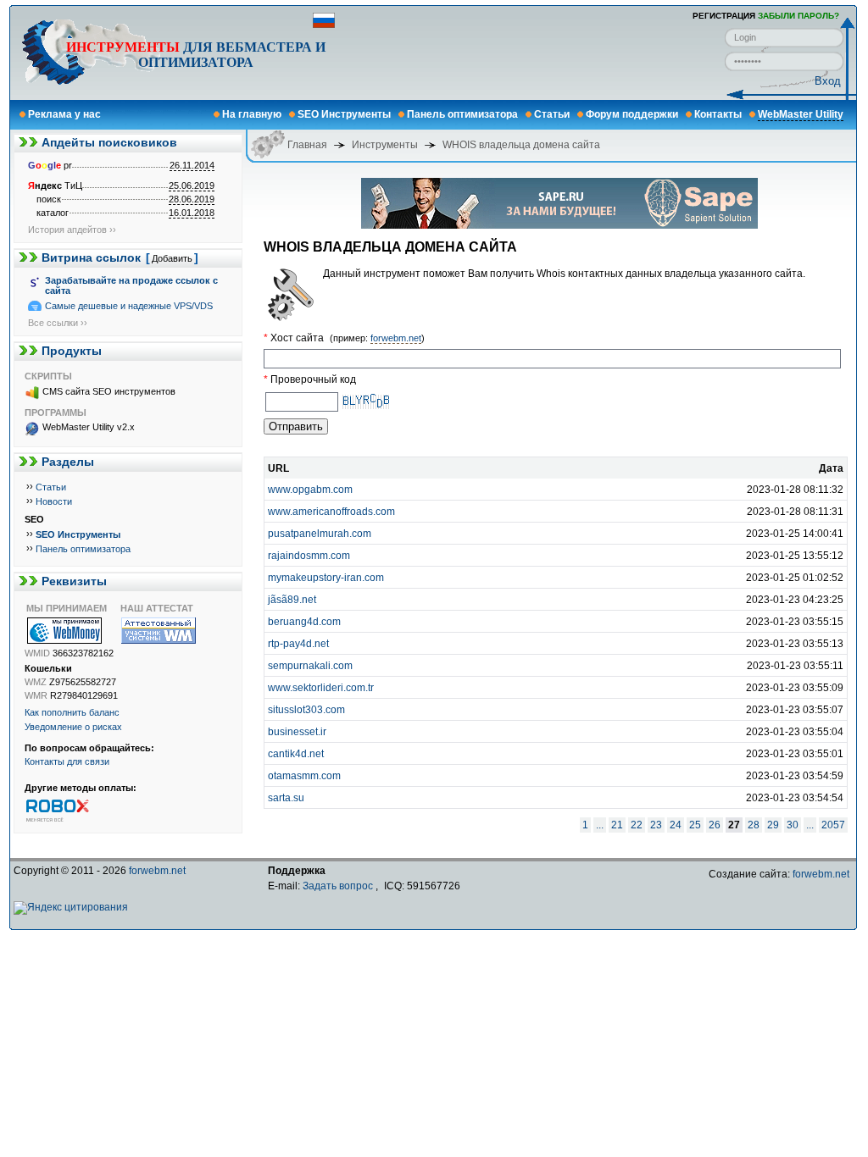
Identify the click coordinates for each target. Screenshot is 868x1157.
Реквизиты (74, 581)
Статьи (552, 114)
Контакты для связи (67, 761)
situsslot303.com (306, 710)
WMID (37, 653)
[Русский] (324, 24)
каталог (52, 213)
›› (29, 486)
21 (617, 825)
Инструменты (123, 47)
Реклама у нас (64, 114)
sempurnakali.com (310, 666)
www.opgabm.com (310, 489)
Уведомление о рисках (73, 727)
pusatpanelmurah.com (319, 534)
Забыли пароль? (798, 15)
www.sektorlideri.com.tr (321, 688)
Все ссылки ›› (57, 323)
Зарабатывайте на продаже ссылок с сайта (131, 285)
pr (50, 165)
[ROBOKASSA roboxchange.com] (71, 809)
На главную (251, 114)
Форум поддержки (632, 114)
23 (656, 825)
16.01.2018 (191, 213)
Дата (831, 468)
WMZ (36, 682)
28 (754, 825)
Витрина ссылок (91, 257)
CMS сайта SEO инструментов (108, 391)
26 (715, 825)
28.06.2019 (191, 199)
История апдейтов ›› (72, 229)
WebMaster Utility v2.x (88, 427)
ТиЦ (55, 185)
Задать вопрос (338, 886)
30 (792, 825)
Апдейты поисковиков (109, 142)
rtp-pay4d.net (298, 644)
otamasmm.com (304, 776)
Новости (54, 501)
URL (278, 468)
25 (695, 825)
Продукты (72, 350)
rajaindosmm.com (309, 556)
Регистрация (724, 15)
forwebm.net (395, 338)
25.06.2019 (191, 185)
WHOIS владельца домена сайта (521, 145)
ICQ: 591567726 (422, 886)
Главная (307, 145)
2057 (833, 825)
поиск (48, 199)
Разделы (68, 461)
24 (676, 825)
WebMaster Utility (800, 114)
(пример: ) (377, 338)
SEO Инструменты (344, 114)
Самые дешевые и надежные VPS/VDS (129, 306)
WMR (36, 695)
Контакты (718, 114)
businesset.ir (297, 732)
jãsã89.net (292, 600)
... (600, 825)
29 (773, 825)
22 (637, 825)
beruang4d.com (304, 622)
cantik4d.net (296, 754)
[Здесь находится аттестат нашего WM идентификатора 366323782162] (167, 630)
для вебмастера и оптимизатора (196, 54)
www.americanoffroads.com (331, 512)
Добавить (172, 258)
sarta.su (286, 798)
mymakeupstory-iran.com (326, 578)
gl (51, 165)
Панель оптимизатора (462, 114)
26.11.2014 (192, 165)
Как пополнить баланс (72, 712)
